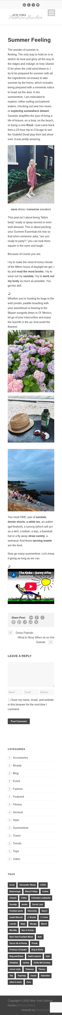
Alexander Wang (27, 885)
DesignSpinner (45, 1010)
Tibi (11, 975)
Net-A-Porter (28, 930)
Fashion (18, 788)
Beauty (17, 765)
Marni (44, 924)
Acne (12, 885)
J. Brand (31, 917)
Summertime (20, 827)
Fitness (17, 804)
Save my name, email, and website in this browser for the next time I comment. (31, 704)
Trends (17, 843)
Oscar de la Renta (18, 943)
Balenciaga (14, 891)
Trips (16, 851)
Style (16, 820)
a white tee (33, 521)
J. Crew (44, 917)
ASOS (43, 885)
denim (25, 904)
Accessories (20, 757)
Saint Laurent (34, 956)
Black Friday (31, 891)
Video (16, 859)
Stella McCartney (42, 962)
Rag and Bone (16, 956)
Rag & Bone (37, 949)
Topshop (22, 975)
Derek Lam (37, 904)
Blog (16, 773)
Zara (29, 982)
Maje (23, 924)
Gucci (44, 911)
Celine (45, 891)
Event (16, 781)
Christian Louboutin (40, 898)
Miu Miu (13, 930)
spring (26, 962)
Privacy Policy (26, 1005)
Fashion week (16, 911)
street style (15, 969)
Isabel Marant (16, 917)
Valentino (45, 975)
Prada (35, 943)
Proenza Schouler (18, 949)
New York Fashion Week (21, 937)
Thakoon (29, 969)
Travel (16, 835)
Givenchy (32, 911)
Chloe (24, 898)
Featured (18, 796)
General (18, 812)
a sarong (29, 526)
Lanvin (12, 924)
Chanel (12, 898)
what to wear (15, 982)
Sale (48, 956)
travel (33, 975)
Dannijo (13, 904)
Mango (33, 924)
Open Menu (51, 12)
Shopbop (13, 962)
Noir (40, 937)
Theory (41, 969)
